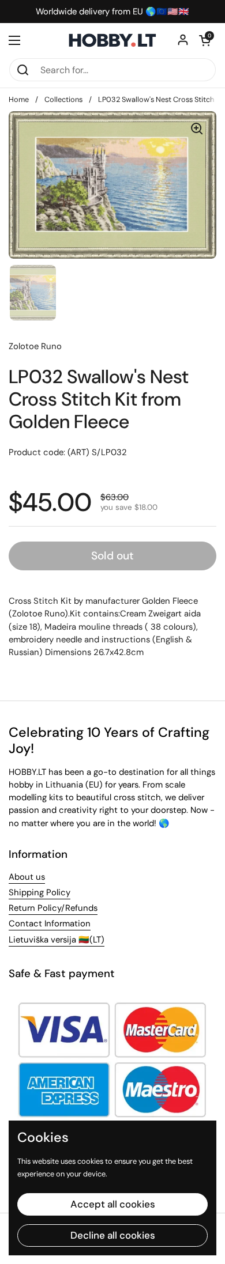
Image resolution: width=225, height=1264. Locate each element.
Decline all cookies (112, 1235)
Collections (63, 99)
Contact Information (50, 923)
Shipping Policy (39, 892)
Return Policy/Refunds (53, 908)
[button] (204, 40)
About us (27, 877)
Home (19, 99)
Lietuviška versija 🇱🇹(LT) (56, 939)
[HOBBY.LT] (112, 40)
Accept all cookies (112, 1204)
